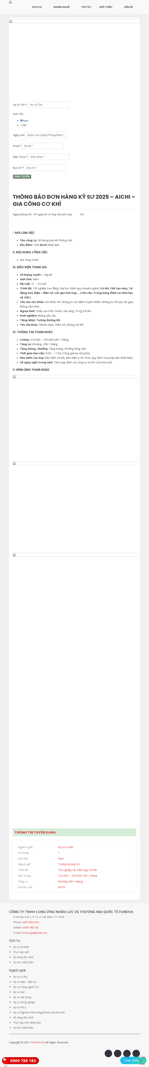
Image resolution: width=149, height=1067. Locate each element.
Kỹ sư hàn (19, 992)
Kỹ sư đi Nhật (21, 947)
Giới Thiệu (105, 7)
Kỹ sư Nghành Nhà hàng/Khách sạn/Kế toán (39, 1012)
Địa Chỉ (18, 167)
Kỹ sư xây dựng (22, 997)
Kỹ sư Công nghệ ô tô (26, 987)
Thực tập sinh (21, 952)
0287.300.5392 (30, 922)
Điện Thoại (20, 157)
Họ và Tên (20, 104)
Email (17, 146)
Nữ (24, 125)
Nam (25, 120)
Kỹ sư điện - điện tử (24, 982)
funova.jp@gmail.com (34, 932)
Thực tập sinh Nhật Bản (27, 1022)
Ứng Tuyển (22, 176)
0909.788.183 (31, 927)
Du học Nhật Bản (23, 962)
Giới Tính (18, 114)
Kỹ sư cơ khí (20, 976)
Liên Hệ (128, 7)
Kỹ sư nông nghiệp (24, 1002)
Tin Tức (86, 7)
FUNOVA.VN (38, 1042)
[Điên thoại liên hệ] (143, 1061)
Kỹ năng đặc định (23, 957)
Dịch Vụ (37, 7)
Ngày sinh (19, 135)
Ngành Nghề (61, 7)
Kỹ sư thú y (19, 1007)
